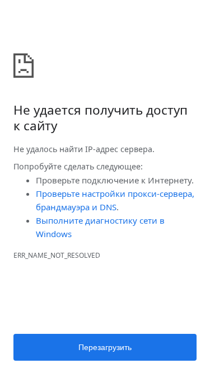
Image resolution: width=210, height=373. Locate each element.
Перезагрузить (105, 347)
